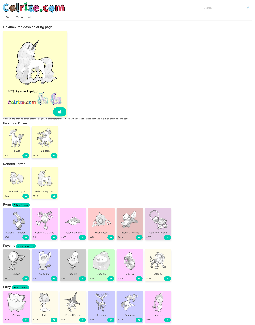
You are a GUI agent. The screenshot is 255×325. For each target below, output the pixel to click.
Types (19, 17)
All (29, 17)
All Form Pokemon (21, 205)
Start (8, 17)
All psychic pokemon (26, 246)
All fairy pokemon (20, 287)
